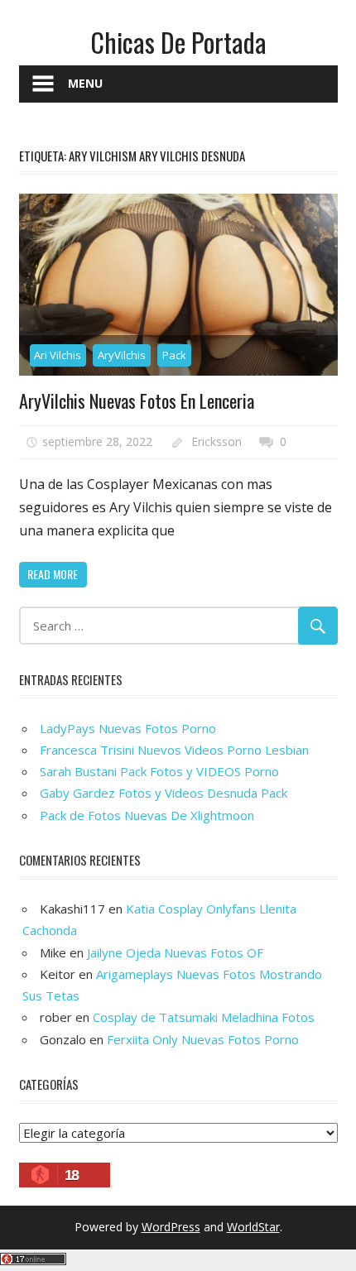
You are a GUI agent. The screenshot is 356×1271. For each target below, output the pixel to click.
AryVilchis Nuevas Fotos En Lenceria (136, 400)
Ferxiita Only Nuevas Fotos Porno (203, 1039)
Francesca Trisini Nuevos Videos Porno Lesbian (174, 749)
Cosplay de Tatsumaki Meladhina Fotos (204, 1017)
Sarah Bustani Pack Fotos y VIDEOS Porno (159, 771)
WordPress (171, 1227)
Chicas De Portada (178, 41)
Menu (85, 83)
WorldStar (253, 1227)
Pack (174, 355)
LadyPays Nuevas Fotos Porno (128, 728)
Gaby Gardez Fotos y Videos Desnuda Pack (163, 792)
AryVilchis (122, 355)
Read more (52, 574)
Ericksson (216, 441)
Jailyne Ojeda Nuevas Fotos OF (175, 952)
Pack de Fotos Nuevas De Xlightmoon (147, 815)
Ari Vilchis (57, 355)
